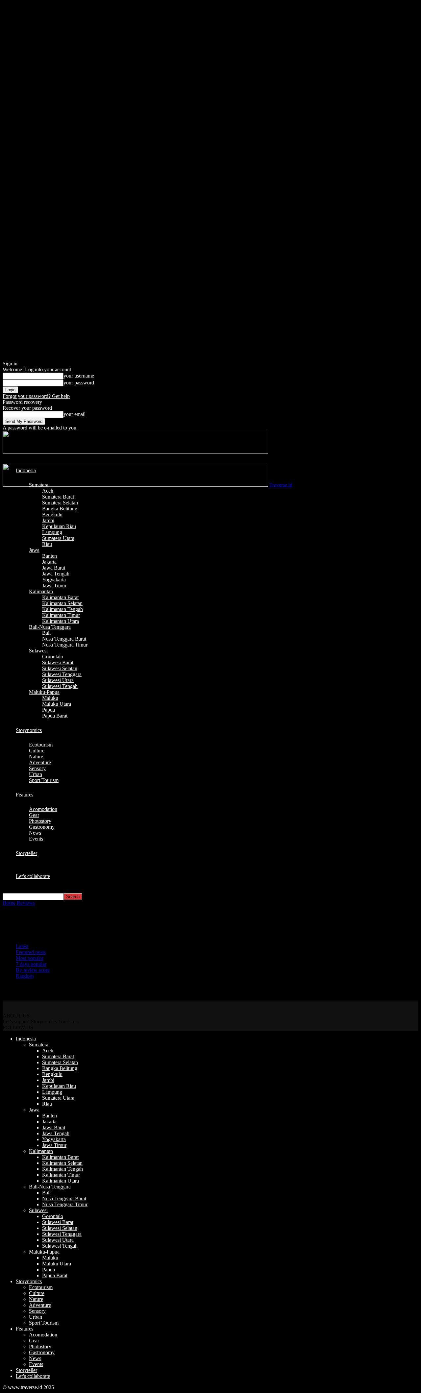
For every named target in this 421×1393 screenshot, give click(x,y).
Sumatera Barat (58, 497)
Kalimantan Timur (61, 615)
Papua (48, 710)
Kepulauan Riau (59, 526)
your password (78, 382)
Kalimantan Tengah (62, 609)
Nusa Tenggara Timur (64, 645)
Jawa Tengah (55, 573)
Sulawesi (38, 650)
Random (25, 976)
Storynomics (29, 730)
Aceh (47, 491)
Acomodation (43, 809)
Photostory (40, 821)
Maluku (50, 698)
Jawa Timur (54, 585)
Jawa (34, 550)
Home (9, 903)
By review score (33, 970)
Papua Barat (54, 716)
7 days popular (31, 964)
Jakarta (49, 562)
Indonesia (26, 470)
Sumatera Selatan (60, 502)
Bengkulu (52, 514)
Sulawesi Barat (57, 662)
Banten (49, 556)
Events (36, 839)
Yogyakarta (54, 579)
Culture (36, 750)
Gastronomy (42, 827)
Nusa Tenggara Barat (64, 639)
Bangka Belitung (59, 508)
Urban (35, 774)
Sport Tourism (44, 780)
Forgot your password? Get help (36, 396)
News (35, 833)
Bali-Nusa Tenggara (50, 627)
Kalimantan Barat (60, 597)
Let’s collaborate (33, 876)
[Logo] (135, 452)
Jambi (48, 520)
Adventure (40, 762)
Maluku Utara (56, 704)
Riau (47, 544)
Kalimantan (41, 591)
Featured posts (31, 952)
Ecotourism (41, 744)
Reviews (26, 903)
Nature (36, 756)
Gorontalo (52, 656)
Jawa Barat (53, 568)
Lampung (52, 532)
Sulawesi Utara (58, 680)
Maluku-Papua (44, 692)
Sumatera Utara (58, 538)
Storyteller (26, 853)
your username (78, 376)
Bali (46, 633)
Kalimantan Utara (60, 621)
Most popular (29, 958)
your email (74, 414)
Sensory (37, 768)
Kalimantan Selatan (62, 603)
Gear (34, 815)
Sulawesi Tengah (60, 686)
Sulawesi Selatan (59, 668)
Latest (22, 946)
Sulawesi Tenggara (62, 674)
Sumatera (38, 485)
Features (24, 794)
